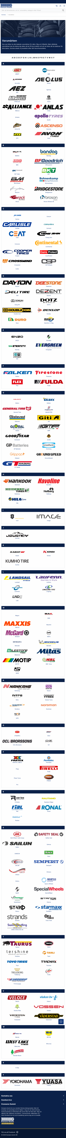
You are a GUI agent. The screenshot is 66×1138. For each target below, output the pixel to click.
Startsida (3, 14)
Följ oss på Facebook (8, 1132)
